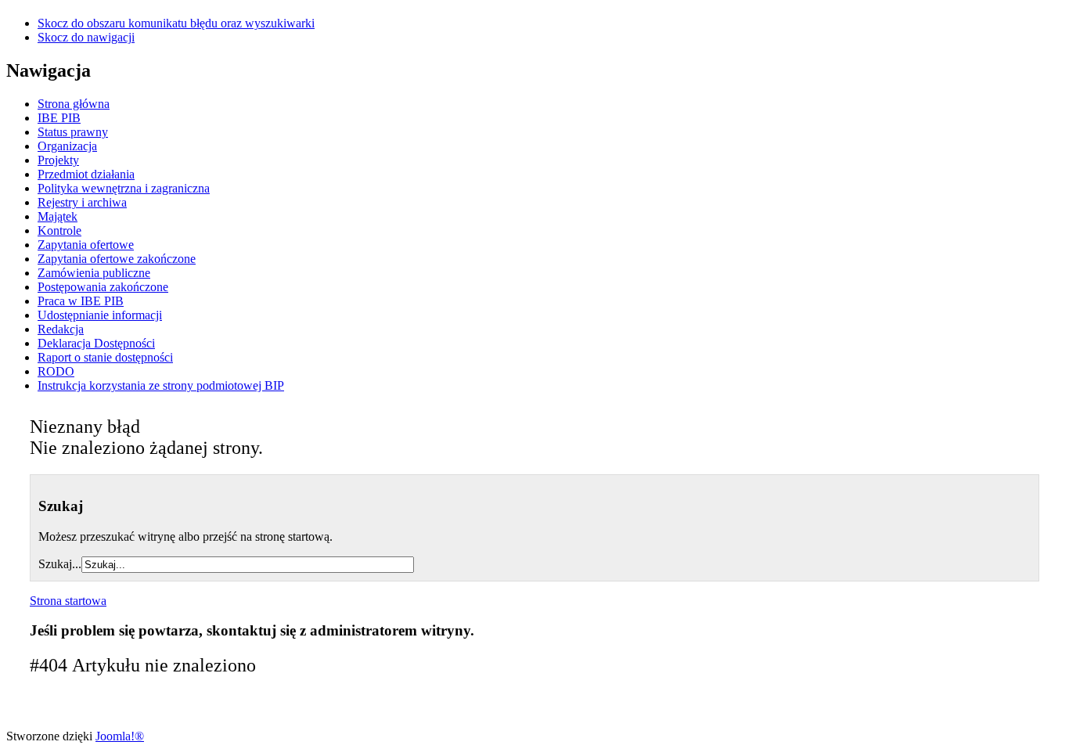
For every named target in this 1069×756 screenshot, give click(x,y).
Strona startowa (68, 600)
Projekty (58, 160)
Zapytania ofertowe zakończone (117, 258)
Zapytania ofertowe (86, 244)
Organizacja (67, 146)
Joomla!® (119, 736)
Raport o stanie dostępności (105, 357)
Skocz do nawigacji (86, 37)
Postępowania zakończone (103, 286)
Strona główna (74, 103)
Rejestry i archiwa (82, 202)
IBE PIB (59, 117)
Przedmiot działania (86, 174)
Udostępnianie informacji (100, 315)
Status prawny (73, 132)
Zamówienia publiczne (94, 272)
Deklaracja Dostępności (96, 343)
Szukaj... (59, 564)
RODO (56, 371)
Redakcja (61, 329)
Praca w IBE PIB (81, 301)
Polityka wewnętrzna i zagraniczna (124, 188)
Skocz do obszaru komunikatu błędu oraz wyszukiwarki (176, 23)
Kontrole (59, 230)
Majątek (57, 216)
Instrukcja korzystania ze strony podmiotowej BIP (161, 385)
